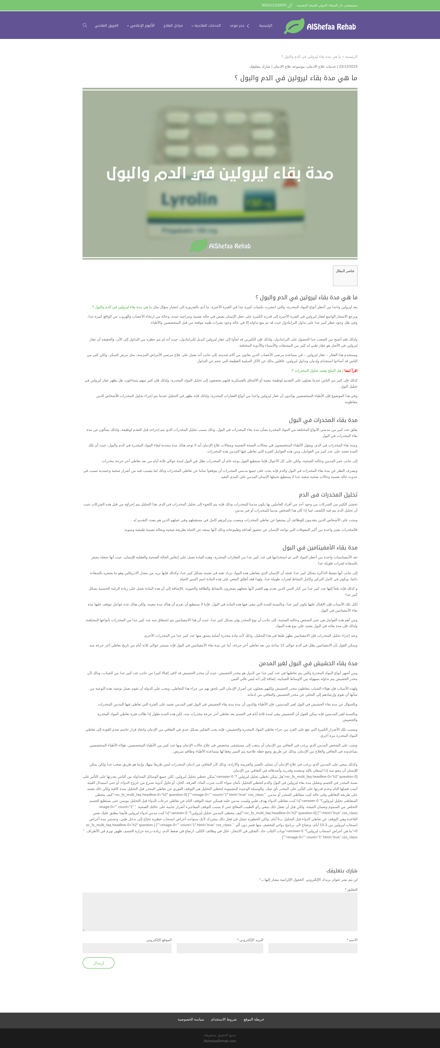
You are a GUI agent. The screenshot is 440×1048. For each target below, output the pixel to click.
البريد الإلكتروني (250, 940)
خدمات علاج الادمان (321, 66)
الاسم (352, 940)
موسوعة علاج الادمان (289, 66)
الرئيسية (351, 56)
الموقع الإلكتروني (159, 940)
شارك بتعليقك (260, 66)
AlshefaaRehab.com (220, 1041)
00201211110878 (274, 5)
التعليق (351, 889)
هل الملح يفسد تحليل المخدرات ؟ (316, 371)
